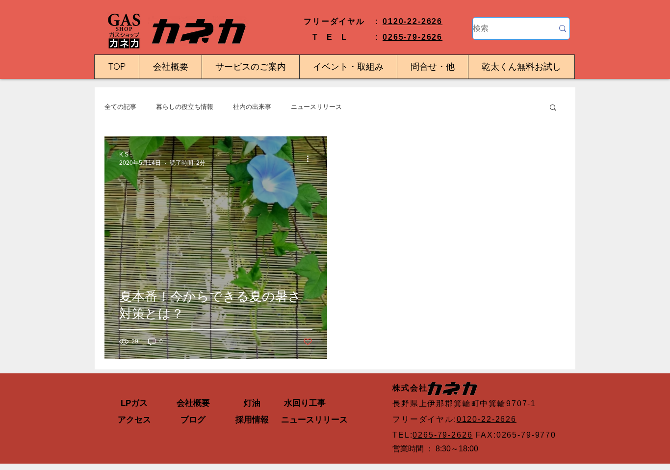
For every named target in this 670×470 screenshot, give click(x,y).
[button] (553, 108)
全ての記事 (120, 106)
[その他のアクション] (311, 158)
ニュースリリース (316, 106)
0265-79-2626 (412, 37)
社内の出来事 (252, 106)
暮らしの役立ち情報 (184, 106)
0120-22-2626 (412, 21)
